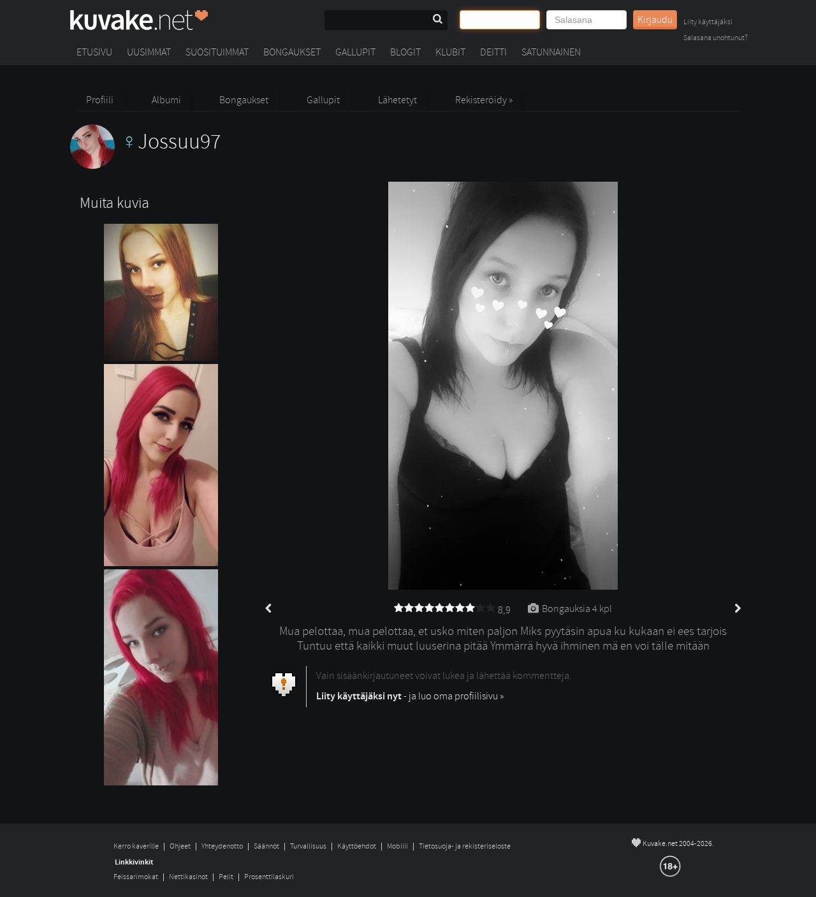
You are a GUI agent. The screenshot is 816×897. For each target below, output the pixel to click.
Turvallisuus (308, 846)
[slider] (445, 608)
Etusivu (94, 52)
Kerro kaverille (136, 846)
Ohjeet (180, 846)
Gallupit (355, 52)
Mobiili (397, 846)
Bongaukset (292, 52)
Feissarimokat (135, 877)
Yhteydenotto (222, 846)
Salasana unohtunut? (715, 38)
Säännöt (266, 846)
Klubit (450, 52)
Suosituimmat (217, 52)
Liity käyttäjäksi (707, 22)
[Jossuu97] (145, 165)
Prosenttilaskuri (269, 877)
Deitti (493, 52)
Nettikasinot (188, 877)
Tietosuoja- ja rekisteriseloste (465, 846)
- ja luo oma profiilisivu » (410, 696)
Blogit (405, 52)
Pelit (226, 877)
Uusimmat (149, 52)
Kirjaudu (655, 19)
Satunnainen (551, 52)
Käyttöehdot (356, 846)
